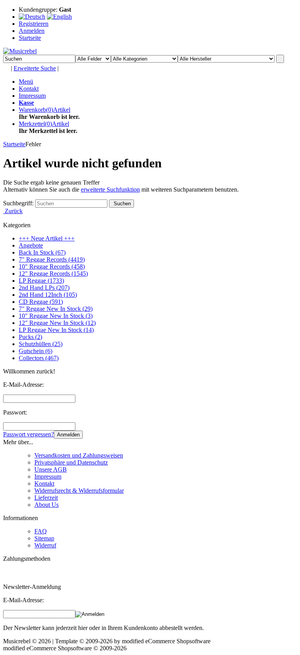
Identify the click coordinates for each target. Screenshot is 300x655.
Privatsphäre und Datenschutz (71, 462)
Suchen (121, 203)
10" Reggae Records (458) (52, 266)
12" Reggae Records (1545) (53, 273)
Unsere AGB (50, 469)
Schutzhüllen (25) (40, 344)
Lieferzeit (46, 497)
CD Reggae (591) (41, 301)
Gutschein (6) (35, 351)
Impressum (32, 95)
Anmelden (68, 435)
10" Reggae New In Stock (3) (56, 315)
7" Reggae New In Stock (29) (56, 308)
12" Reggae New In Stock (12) (57, 322)
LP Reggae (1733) (41, 280)
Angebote (31, 245)
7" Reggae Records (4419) (52, 259)
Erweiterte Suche (35, 68)
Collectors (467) (39, 358)
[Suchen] (280, 59)
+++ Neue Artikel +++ (47, 238)
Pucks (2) (30, 337)
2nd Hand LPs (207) (44, 287)
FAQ (40, 531)
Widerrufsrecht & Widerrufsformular (79, 490)
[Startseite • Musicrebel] (20, 51)
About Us (46, 504)
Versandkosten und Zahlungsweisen (78, 455)
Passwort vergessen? (28, 434)
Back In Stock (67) (42, 252)
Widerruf (45, 545)
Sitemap (44, 538)
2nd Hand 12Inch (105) (48, 294)
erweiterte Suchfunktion (110, 189)
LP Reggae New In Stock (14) (56, 330)
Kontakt (29, 88)
